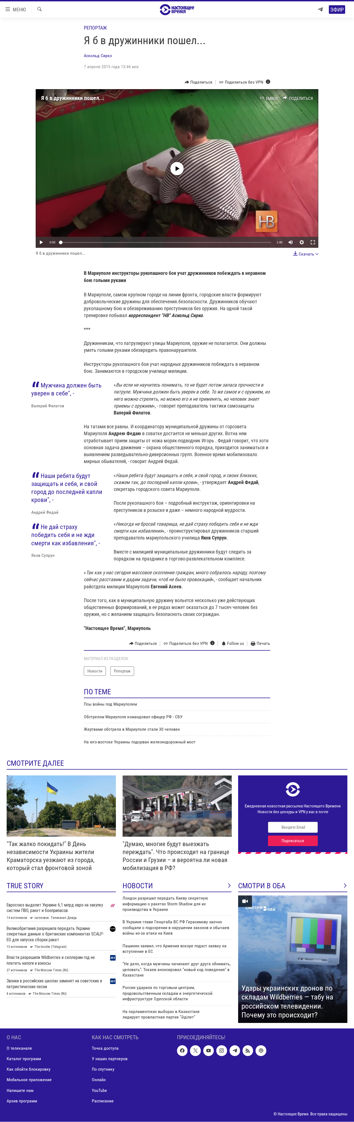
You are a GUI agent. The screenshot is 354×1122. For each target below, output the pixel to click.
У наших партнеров (109, 1059)
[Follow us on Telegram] (235, 1051)
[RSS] (248, 1051)
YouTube (99, 1090)
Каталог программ (24, 1059)
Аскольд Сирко (98, 55)
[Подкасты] (261, 1051)
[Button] (199, 82)
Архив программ (22, 1101)
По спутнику (103, 1069)
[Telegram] (320, 9)
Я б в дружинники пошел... (72, 98)
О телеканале (19, 1048)
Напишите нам (20, 1090)
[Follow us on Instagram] (221, 1051)
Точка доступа (105, 1048)
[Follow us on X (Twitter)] (195, 1051)
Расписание (103, 1101)
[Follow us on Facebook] (182, 1051)
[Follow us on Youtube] (208, 1051)
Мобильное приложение (29, 1080)
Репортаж (95, 28)
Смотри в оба (261, 885)
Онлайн (99, 1080)
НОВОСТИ (138, 885)
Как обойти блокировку (29, 1069)
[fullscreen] (312, 242)
